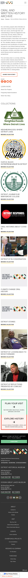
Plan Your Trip (6, 477)
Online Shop (13, 559)
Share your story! (9, 74)
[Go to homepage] (14, 453)
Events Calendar (13, 534)
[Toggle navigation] (25, 2)
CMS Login (24, 570)
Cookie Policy (12, 462)
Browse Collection (7, 134)
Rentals (13, 515)
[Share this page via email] (10, 81)
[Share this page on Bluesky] (7, 81)
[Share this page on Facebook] (5, 81)
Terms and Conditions (21, 462)
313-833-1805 (4, 474)
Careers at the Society (13, 512)
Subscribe (14, 441)
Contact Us (13, 509)
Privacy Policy (5, 462)
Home (2, 19)
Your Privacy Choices (12, 573)
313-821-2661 (4, 489)
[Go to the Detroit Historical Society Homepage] (7, 2)
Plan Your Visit (13, 522)
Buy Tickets (16, 477)
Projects (7, 19)
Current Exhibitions (13, 542)
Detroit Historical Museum (13, 524)
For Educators (13, 551)
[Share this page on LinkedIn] (2, 81)
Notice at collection (7, 576)
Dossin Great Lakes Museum (13, 527)
